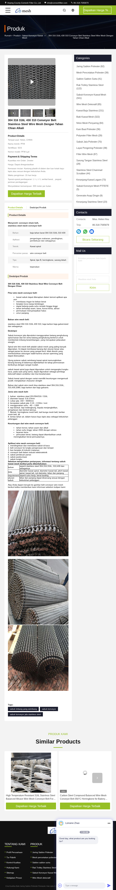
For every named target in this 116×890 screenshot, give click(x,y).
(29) (89, 135)
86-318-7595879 (81, 3)
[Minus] (109, 823)
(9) (89, 195)
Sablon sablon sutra (41, 862)
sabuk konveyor (49, 709)
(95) (88, 104)
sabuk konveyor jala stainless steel (25, 714)
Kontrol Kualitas (14, 862)
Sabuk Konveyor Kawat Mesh (32, 36)
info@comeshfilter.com (57, 3)
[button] (52, 111)
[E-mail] (92, 231)
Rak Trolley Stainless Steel (44, 867)
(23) (91, 202)
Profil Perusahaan (14, 852)
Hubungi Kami (13, 867)
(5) (92, 188)
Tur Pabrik (11, 857)
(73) (91, 180)
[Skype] (78, 231)
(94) (89, 123)
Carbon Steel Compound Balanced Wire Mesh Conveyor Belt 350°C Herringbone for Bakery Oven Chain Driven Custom (29, 797)
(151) (90, 110)
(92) (90, 66)
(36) (88, 129)
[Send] (109, 885)
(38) (91, 148)
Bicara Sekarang (92, 239)
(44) (89, 172)
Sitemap (10, 873)
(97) (86, 154)
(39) (92, 72)
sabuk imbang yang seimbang (23, 709)
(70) (89, 142)
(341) (91, 96)
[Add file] (60, 885)
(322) (88, 117)
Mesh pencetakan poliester (44, 857)
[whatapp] (85, 231)
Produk (16, 35)
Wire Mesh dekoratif (41, 878)
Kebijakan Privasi (14, 878)
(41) (89, 79)
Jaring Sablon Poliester (42, 852)
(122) (90, 87)
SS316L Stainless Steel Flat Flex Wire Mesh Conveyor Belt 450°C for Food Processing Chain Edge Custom (84, 797)
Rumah (8, 35)
